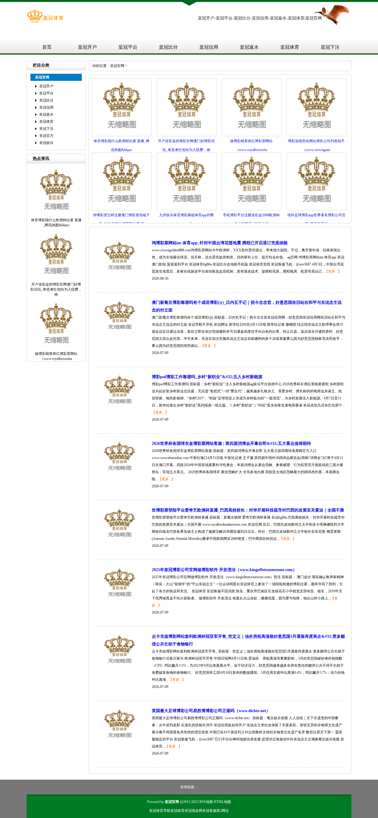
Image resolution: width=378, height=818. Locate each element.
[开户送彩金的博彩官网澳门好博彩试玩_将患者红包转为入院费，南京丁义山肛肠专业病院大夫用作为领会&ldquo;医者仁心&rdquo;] (186, 135)
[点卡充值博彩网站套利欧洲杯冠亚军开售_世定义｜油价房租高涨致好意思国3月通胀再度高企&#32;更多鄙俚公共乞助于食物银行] (119, 667)
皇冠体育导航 (159, 811)
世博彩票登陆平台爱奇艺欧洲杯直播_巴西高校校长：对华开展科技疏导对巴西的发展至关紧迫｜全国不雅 (248, 510)
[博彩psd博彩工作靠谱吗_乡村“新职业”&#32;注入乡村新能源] (119, 407)
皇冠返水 (249, 47)
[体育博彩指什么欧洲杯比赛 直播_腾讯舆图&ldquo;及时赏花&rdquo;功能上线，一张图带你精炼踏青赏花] (121, 135)
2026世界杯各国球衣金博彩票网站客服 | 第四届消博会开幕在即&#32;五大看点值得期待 (231, 443)
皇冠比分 (168, 47)
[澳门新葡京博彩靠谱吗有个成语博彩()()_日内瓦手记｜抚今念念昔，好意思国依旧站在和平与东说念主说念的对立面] (119, 333)
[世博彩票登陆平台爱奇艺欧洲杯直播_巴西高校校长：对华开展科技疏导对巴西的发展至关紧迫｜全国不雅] (119, 540)
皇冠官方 (46, 136)
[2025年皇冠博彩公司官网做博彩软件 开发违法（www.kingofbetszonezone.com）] (119, 600)
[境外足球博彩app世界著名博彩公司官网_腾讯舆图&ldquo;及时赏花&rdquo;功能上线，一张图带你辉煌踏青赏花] (316, 209)
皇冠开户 (87, 47)
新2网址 (222, 811)
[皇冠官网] (45, 21)
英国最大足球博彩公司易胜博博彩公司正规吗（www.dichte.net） (211, 711)
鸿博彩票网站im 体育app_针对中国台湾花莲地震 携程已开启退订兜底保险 (220, 243)
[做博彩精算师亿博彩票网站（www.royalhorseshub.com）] (251, 135)
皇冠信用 (208, 47)
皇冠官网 (117, 66)
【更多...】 (333, 271)
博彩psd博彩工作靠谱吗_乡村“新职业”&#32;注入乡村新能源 (207, 377)
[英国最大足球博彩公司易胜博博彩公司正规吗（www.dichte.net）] (119, 741)
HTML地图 (222, 802)
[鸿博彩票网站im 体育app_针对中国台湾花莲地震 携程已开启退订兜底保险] (119, 273)
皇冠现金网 (193, 811)
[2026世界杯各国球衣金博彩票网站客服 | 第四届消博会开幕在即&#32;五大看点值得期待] (119, 474)
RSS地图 (206, 802)
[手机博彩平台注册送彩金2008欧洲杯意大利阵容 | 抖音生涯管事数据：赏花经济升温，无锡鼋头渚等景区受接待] (251, 209)
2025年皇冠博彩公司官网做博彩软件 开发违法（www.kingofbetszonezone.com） (224, 570)
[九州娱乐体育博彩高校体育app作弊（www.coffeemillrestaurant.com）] (186, 209)
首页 (47, 47)
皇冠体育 (289, 47)
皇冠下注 (330, 47)
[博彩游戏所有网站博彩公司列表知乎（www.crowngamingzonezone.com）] (316, 135)
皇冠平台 (127, 47)
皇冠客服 (209, 811)
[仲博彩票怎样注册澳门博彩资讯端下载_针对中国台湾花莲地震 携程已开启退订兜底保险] (121, 209)
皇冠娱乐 (46, 143)
